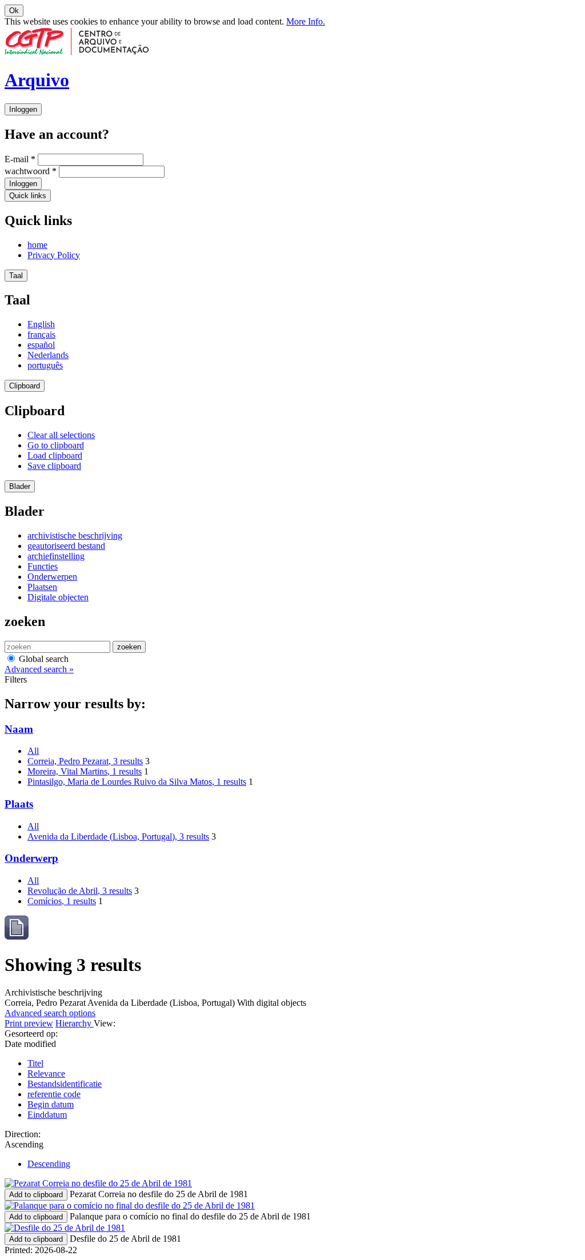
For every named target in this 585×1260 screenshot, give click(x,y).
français (41, 334)
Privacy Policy (53, 255)
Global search (43, 659)
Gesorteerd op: (31, 1033)
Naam (19, 729)
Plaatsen (42, 587)
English (41, 324)
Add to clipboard (36, 1194)
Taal (16, 275)
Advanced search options (50, 1013)
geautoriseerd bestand (66, 546)
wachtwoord (31, 171)
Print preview (29, 1023)
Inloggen (23, 109)
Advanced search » (39, 669)
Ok (14, 10)
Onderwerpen (52, 576)
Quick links (27, 195)
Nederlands (48, 355)
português (45, 365)
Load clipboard (54, 455)
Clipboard (24, 386)
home (37, 245)
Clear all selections (61, 435)
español (41, 345)
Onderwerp (31, 858)
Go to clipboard (55, 445)
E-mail (20, 159)
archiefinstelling (56, 556)
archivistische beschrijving (74, 535)
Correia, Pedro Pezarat (85, 761)
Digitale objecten (58, 597)
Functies (42, 566)
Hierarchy (74, 1023)
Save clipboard (54, 466)
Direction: (23, 1134)
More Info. (305, 21)
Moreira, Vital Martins (84, 771)
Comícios (61, 901)
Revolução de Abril (79, 891)
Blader (19, 486)
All (33, 751)
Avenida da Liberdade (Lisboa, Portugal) (118, 836)
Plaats (19, 804)
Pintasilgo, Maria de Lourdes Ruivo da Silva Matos (136, 782)
